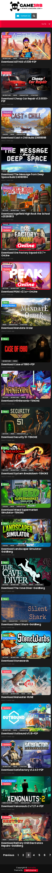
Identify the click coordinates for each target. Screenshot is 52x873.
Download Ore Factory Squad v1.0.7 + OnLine (23, 254)
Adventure (7, 58)
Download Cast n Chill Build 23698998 (23, 137)
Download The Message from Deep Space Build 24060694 (22, 176)
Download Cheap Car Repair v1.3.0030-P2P (24, 100)
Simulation (23, 58)
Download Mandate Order (17, 328)
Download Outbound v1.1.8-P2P (19, 733)
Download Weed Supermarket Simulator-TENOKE (19, 511)
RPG (29, 694)
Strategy (34, 95)
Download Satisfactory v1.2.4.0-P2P (22, 770)
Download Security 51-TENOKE (19, 437)
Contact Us (25, 16)
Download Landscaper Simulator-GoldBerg (21, 550)
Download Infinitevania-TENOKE (20, 400)
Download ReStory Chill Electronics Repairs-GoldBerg (22, 844)
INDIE (15, 58)
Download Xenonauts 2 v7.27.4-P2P (22, 806)
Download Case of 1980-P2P (18, 364)
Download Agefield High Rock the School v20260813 (25, 215)
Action (5, 210)
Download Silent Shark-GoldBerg (21, 624)
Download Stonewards (15, 660)
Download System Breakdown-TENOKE (24, 473)
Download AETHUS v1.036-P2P (18, 61)
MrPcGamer (31, 870)
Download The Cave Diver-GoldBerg (23, 588)
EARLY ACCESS (7, 803)
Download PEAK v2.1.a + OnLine (19, 291)
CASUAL (5, 134)
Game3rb (31, 867)
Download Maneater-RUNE (17, 697)
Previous (8, 855)
